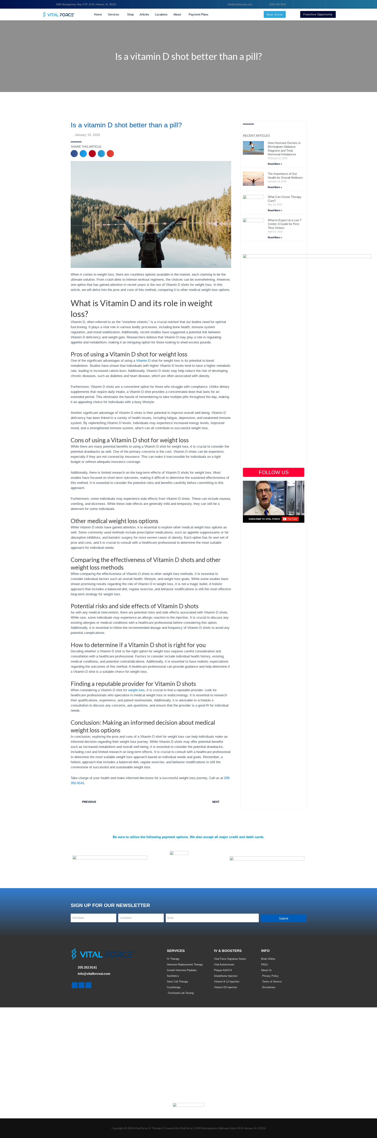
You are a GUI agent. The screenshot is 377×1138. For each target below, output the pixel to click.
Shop (130, 14)
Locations (161, 14)
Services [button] (113, 14)
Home (98, 14)
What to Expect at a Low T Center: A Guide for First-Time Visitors (285, 223)
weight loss (136, 690)
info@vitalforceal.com (94, 973)
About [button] (177, 14)
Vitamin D (143, 360)
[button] (74, 153)
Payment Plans (198, 14)
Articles (144, 14)
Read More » (275, 164)
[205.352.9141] (73, 968)
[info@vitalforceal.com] (73, 974)
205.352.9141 (87, 967)
